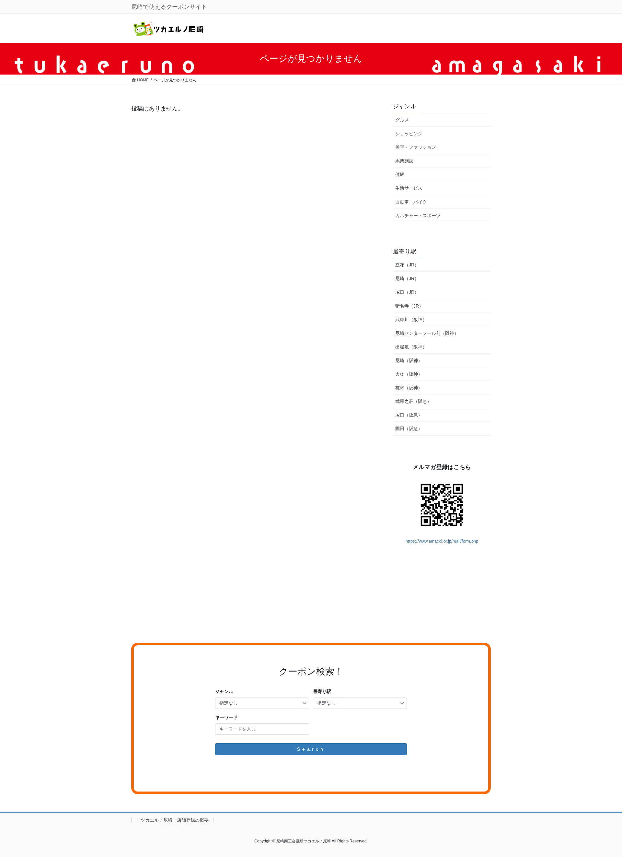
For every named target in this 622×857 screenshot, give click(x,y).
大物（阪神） (408, 374)
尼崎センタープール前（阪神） (427, 333)
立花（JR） (407, 264)
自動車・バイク (411, 202)
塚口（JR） (407, 292)
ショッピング (408, 133)
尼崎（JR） (407, 278)
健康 (399, 174)
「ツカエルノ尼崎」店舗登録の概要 (172, 820)
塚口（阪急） (408, 414)
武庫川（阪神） (411, 319)
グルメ (402, 120)
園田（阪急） (408, 428)
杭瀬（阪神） (408, 387)
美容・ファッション (415, 147)
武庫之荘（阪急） (413, 401)
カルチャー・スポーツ (418, 215)
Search (311, 749)
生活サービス (408, 188)
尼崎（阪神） (408, 360)
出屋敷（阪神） (411, 346)
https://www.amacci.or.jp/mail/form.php (442, 541)
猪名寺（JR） (409, 306)
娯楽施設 (404, 160)
